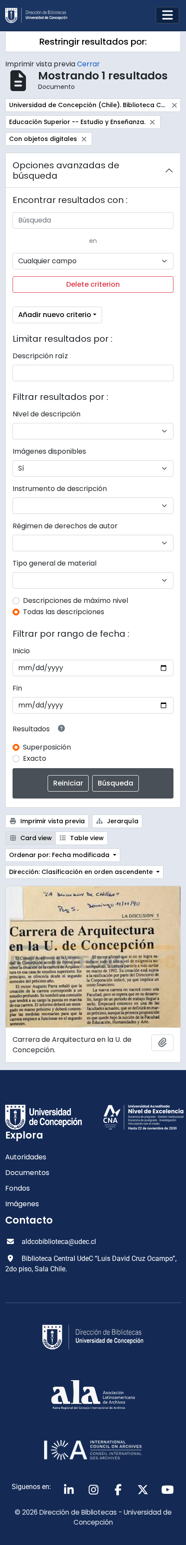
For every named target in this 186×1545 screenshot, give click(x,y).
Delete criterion (93, 284)
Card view (35, 838)
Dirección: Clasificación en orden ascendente (81, 871)
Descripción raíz (40, 356)
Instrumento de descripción (60, 489)
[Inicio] (39, 15)
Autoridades (25, 1157)
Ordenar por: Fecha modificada (60, 855)
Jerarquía (121, 821)
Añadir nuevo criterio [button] (54, 315)
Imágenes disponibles (49, 451)
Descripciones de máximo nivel (75, 601)
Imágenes (22, 1204)
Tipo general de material (54, 563)
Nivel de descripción (46, 414)
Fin (17, 688)
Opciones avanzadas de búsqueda (66, 170)
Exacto (34, 758)
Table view (86, 838)
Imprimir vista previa (52, 821)
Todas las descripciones (63, 612)
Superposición (47, 747)
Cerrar (88, 64)
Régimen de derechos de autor (65, 526)
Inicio (21, 651)
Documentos (27, 1173)
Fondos (17, 1188)
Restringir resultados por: (93, 42)
